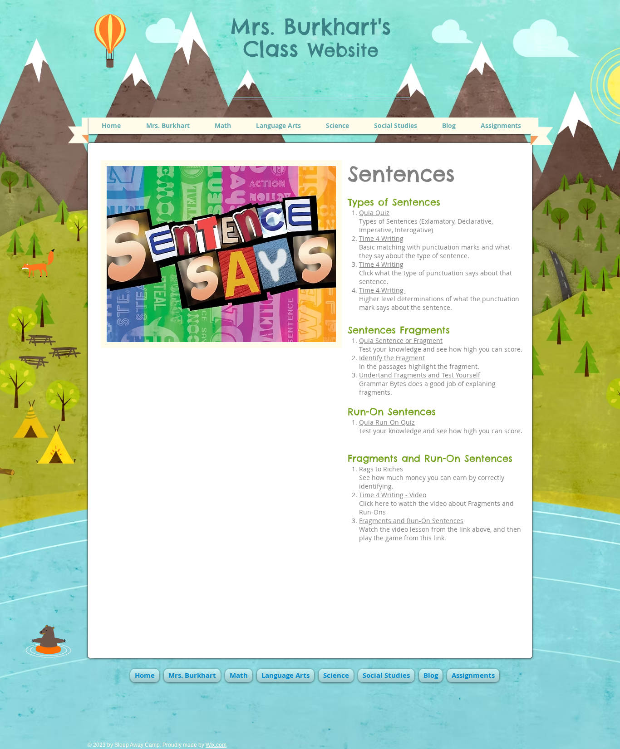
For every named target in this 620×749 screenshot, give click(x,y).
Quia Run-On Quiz (387, 422)
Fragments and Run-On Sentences (411, 520)
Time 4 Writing (381, 238)
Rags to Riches (381, 469)
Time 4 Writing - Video (392, 494)
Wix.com (216, 745)
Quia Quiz (374, 212)
